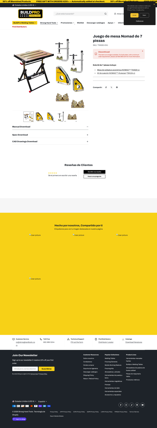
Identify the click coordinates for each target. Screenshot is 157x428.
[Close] (154, 4)
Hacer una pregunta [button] (94, 176)
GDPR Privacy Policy (93, 411)
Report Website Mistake (57, 416)
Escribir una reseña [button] (94, 172)
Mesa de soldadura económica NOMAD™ (114, 70)
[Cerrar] (142, 51)
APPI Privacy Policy (65, 411)
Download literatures (133, 342)
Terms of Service (134, 411)
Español (41, 401)
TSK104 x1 (131, 73)
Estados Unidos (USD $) (24, 5)
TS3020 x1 (135, 70)
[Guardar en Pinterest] (117, 87)
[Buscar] (105, 14)
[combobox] (81, 14)
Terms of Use (34, 374)
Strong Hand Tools (25, 412)
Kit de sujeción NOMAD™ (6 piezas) (111, 73)
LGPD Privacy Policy (106, 411)
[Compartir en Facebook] (106, 87)
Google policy (140, 10)
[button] (28, 117)
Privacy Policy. (43, 374)
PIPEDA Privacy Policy (121, 411)
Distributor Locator (105, 342)
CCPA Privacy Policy (79, 411)
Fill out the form (77, 342)
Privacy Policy (54, 411)
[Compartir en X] (111, 87)
